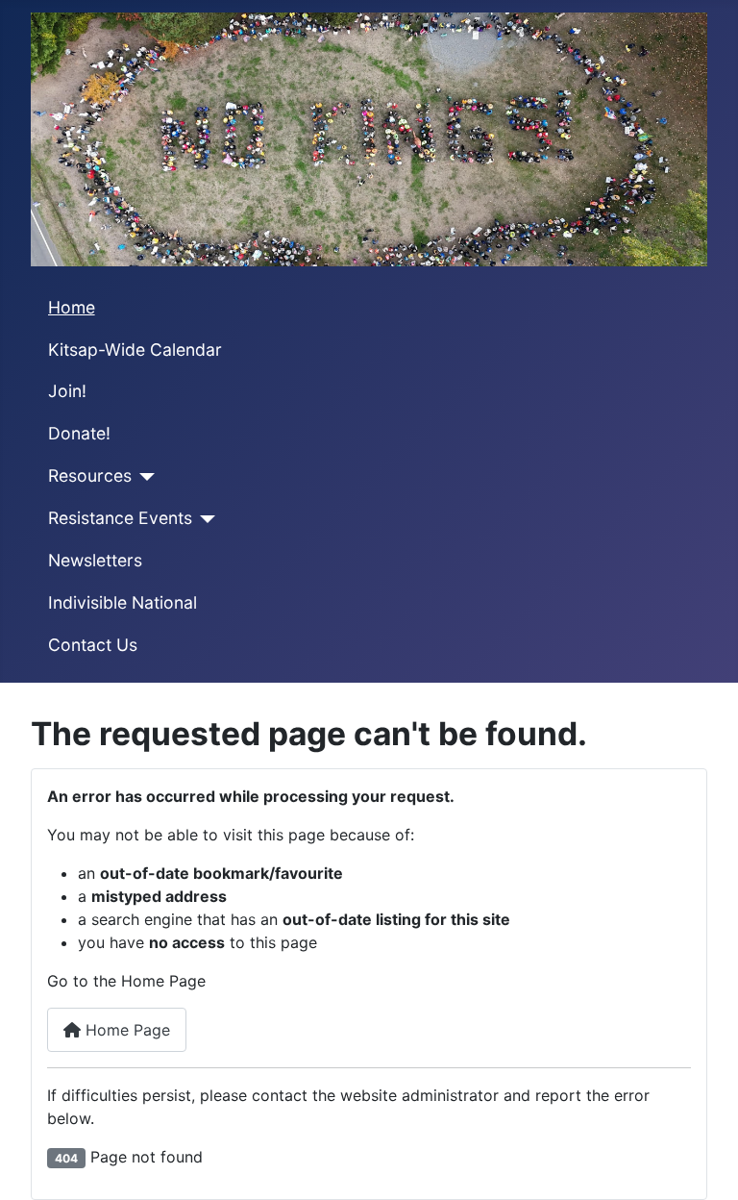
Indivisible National (122, 602)
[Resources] (144, 477)
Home (71, 307)
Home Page (125, 1029)
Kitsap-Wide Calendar (135, 349)
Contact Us (92, 645)
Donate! (79, 433)
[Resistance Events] (204, 519)
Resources (90, 475)
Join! (67, 391)
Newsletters (95, 560)
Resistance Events (120, 518)
